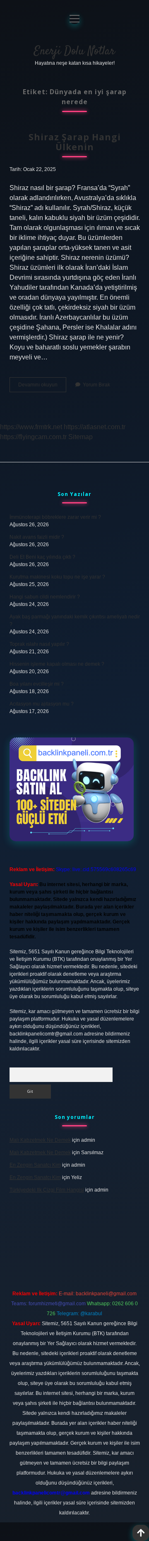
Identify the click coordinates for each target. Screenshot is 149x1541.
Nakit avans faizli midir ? (37, 537)
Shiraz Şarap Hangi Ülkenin (75, 142)
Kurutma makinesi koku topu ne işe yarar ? (57, 577)
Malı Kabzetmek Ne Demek (40, 1140)
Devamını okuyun (42, 386)
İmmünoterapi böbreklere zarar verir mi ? (55, 517)
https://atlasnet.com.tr (94, 426)
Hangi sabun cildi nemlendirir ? (45, 597)
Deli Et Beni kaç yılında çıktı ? (42, 557)
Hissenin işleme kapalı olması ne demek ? (57, 664)
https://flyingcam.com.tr (33, 436)
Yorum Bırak (96, 385)
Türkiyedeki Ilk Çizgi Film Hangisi (47, 1190)
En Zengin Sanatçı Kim (35, 1165)
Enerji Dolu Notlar (74, 51)
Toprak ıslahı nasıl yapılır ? (39, 644)
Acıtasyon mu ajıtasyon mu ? (42, 704)
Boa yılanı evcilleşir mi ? (37, 684)
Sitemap (80, 436)
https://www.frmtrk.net (31, 426)
